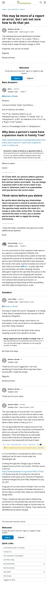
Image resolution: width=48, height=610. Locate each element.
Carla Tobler (12, 299)
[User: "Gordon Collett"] (4, 405)
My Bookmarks (24, 564)
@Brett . (24, 266)
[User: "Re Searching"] (4, 244)
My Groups (7, 576)
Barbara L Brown (14, 29)
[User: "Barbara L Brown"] (4, 30)
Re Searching (12, 243)
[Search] (41, 2)
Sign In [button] (17, 78)
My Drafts (24, 572)
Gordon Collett (13, 404)
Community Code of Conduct (14, 548)
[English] (24, 2)
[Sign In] (45, 2)
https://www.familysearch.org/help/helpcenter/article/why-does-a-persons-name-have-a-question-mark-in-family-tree (23, 142)
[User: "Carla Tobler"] (4, 300)
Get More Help (8, 560)
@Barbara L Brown (10, 96)
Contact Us (7, 552)
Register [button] (30, 78)
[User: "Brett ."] (4, 90)
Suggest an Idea (9, 580)
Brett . (10, 89)
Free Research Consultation (13, 556)
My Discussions (9, 568)
